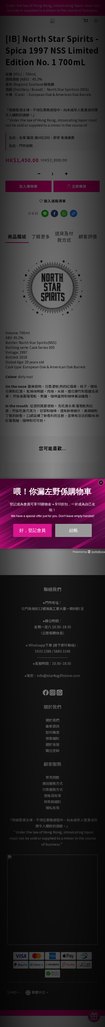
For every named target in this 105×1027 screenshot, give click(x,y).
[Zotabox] (102, 544)
